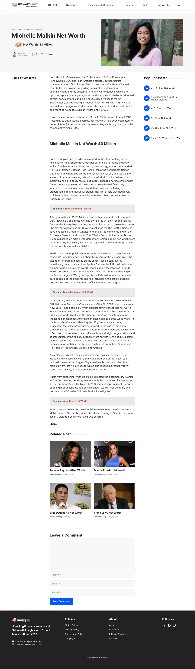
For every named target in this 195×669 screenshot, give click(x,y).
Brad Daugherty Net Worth (66, 512)
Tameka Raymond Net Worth (67, 470)
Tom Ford (22, 53)
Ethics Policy (71, 625)
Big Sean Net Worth (161, 118)
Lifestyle (129, 5)
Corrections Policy (74, 634)
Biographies (72, 5)
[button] (179, 5)
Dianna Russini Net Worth (109, 470)
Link (43, 54)
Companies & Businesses (101, 5)
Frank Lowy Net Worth (107, 512)
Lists (145, 5)
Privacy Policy (72, 629)
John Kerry (68, 257)
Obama (122, 344)
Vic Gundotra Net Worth (164, 128)
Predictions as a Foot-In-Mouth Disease (164, 98)
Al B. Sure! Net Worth (162, 108)
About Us (113, 625)
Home (14, 29)
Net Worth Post (101, 657)
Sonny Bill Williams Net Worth (167, 138)
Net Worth (163, 5)
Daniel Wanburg (56, 474)
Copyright (70, 638)
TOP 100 (52, 5)
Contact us (114, 629)
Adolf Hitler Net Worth (163, 88)
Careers (113, 638)
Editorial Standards (118, 634)
